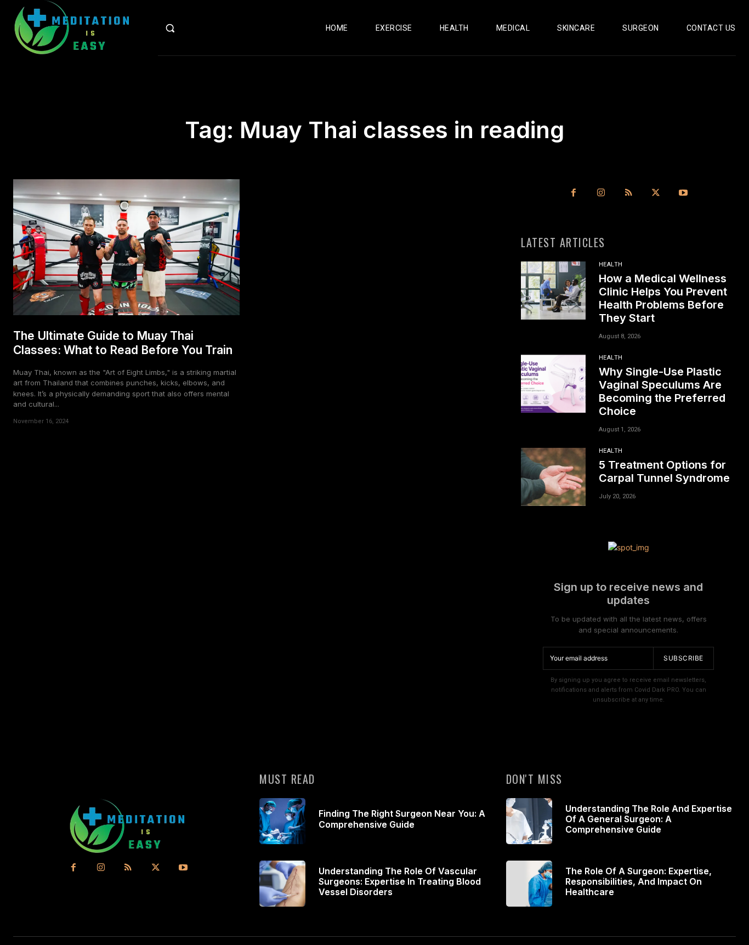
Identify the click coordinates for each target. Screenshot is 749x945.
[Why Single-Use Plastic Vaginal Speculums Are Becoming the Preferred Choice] (553, 384)
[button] (191, 28)
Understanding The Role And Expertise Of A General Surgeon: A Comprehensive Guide (648, 819)
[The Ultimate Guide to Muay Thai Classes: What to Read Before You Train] (126, 247)
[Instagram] (601, 193)
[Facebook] (574, 193)
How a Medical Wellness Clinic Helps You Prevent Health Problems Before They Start (663, 298)
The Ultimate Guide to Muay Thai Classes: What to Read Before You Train (122, 343)
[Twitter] (656, 193)
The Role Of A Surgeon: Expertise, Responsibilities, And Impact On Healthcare (638, 881)
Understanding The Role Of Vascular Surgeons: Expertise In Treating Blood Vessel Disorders (400, 881)
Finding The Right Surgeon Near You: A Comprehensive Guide (402, 818)
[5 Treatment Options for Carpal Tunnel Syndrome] (553, 477)
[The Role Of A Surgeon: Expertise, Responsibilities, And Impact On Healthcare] (529, 884)
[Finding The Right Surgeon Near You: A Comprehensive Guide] (282, 821)
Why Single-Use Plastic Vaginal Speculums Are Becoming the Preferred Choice (662, 391)
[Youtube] (683, 193)
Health (611, 264)
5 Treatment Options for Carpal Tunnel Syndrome (664, 471)
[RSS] (628, 193)
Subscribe (683, 658)
